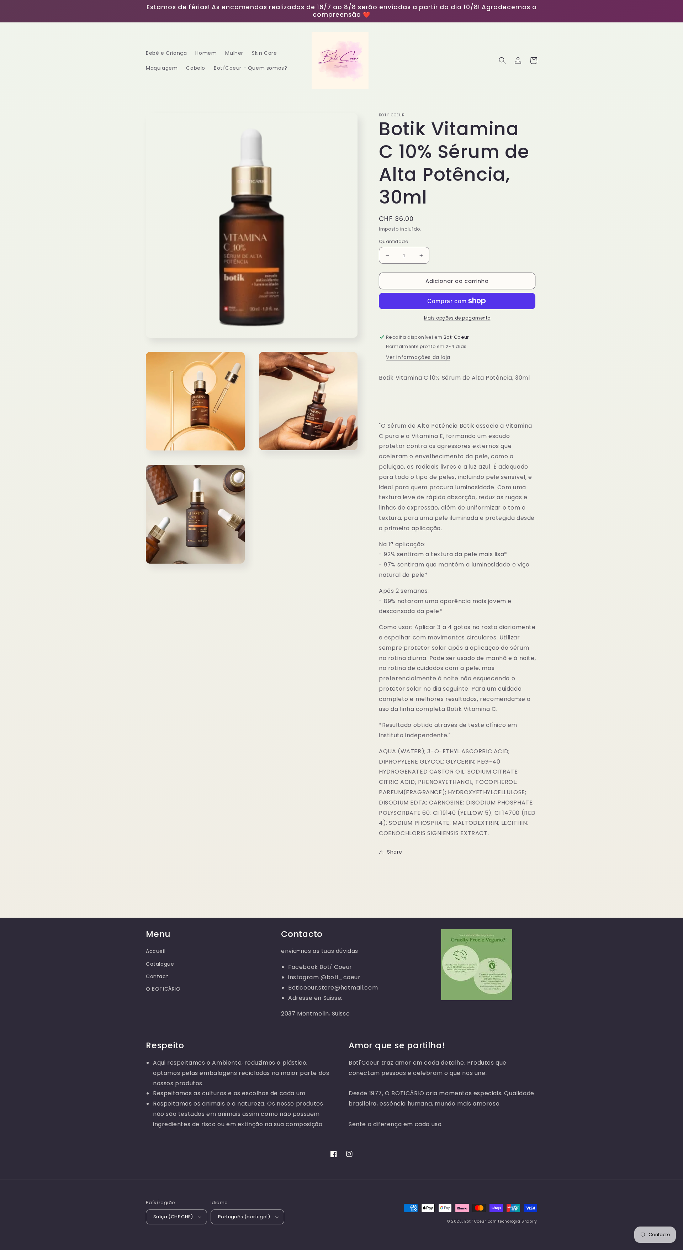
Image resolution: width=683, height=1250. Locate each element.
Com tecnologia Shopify (512, 1221)
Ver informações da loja (418, 357)
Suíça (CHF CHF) (173, 1216)
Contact (157, 976)
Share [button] (394, 851)
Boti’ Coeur (475, 1221)
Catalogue (160, 963)
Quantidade (393, 241)
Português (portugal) (244, 1216)
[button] (502, 60)
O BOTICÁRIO (163, 988)
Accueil (155, 951)
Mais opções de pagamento (457, 318)
